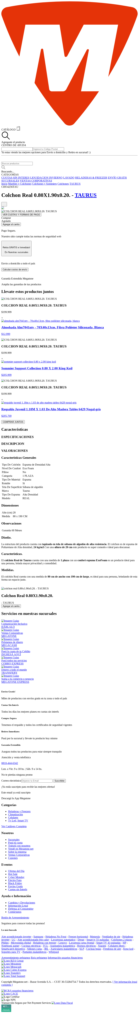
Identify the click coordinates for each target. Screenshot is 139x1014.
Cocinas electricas (31, 945)
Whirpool (54, 951)
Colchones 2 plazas (121, 939)
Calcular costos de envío (15, 269)
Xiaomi (102, 945)
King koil (128, 948)
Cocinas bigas (93, 948)
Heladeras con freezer (44, 942)
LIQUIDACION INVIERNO (46, 177)
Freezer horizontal (78, 936)
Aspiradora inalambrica (62, 945)
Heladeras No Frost (55, 936)
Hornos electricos (86, 945)
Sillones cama (34, 948)
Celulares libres (116, 945)
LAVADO (68, 177)
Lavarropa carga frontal (81, 942)
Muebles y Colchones (19, 183)
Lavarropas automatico (63, 939)
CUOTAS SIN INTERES (15, 177)
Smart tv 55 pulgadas (97, 939)
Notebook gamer (10, 945)
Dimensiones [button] (10, 505)
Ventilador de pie (111, 936)
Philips (5, 942)
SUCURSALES (10, 180)
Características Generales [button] (18, 457)
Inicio (4, 183)
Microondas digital (21, 942)
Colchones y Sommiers (44, 183)
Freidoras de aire (112, 948)
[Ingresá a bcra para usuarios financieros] (17, 990)
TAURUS (75, 183)
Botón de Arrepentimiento (15, 917)
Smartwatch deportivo (13, 948)
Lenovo (62, 942)
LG (13, 939)
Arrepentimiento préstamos (15, 957)
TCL (45, 945)
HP (124, 942)
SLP (81, 948)
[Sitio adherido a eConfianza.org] (9, 993)
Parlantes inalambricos (34, 951)
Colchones (63, 183)
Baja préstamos (39, 957)
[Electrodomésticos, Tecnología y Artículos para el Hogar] (69, 124)
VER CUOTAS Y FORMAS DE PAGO (21, 214)
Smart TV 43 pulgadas (108, 942)
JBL (46, 948)
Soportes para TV (10, 951)
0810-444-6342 (9, 763)
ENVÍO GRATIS (117, 177)
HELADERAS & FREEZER (91, 177)
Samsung (38, 936)
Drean (81, 939)
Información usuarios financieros (65, 957)
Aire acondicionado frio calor (33, 939)
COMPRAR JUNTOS (13, 422)
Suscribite (59, 781)
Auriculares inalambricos (64, 948)
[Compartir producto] (4, 204)
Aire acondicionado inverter (16, 936)
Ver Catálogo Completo (14, 826)
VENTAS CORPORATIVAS (36, 180)
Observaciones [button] (11, 523)
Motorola (95, 936)
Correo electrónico (11, 780)
